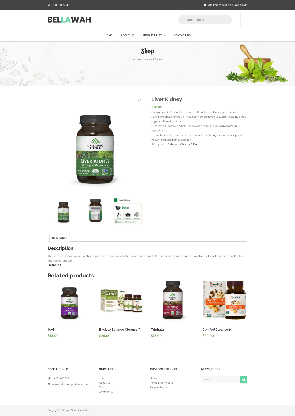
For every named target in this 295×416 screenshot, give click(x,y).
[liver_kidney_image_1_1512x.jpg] (63, 210)
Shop (102, 387)
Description (59, 238)
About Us (127, 35)
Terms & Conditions (161, 382)
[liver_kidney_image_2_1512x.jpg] (95, 210)
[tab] (59, 238)
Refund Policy (158, 387)
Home (108, 35)
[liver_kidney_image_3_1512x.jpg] (127, 210)
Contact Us (182, 35)
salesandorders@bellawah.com (227, 4)
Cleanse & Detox (190, 144)
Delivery (155, 378)
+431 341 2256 (60, 4)
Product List (152, 35)
